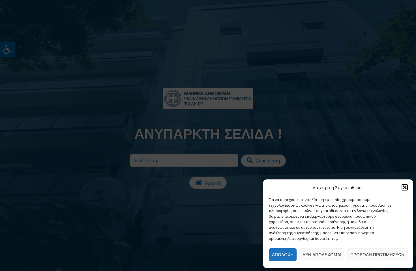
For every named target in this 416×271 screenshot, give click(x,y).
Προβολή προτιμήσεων (377, 255)
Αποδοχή (282, 255)
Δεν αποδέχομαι (322, 255)
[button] (405, 187)
